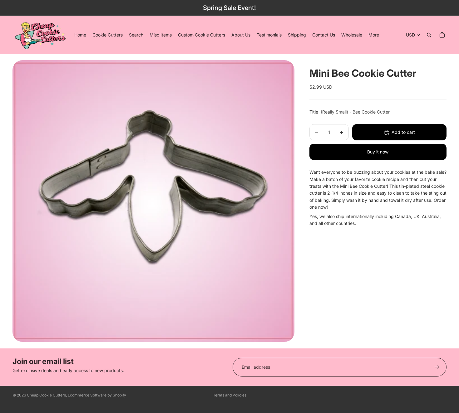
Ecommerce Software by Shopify (97, 395)
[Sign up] (437, 367)
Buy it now (377, 151)
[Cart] (442, 35)
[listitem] (373, 35)
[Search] (429, 35)
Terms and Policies (229, 395)
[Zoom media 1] (153, 201)
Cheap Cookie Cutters (46, 395)
